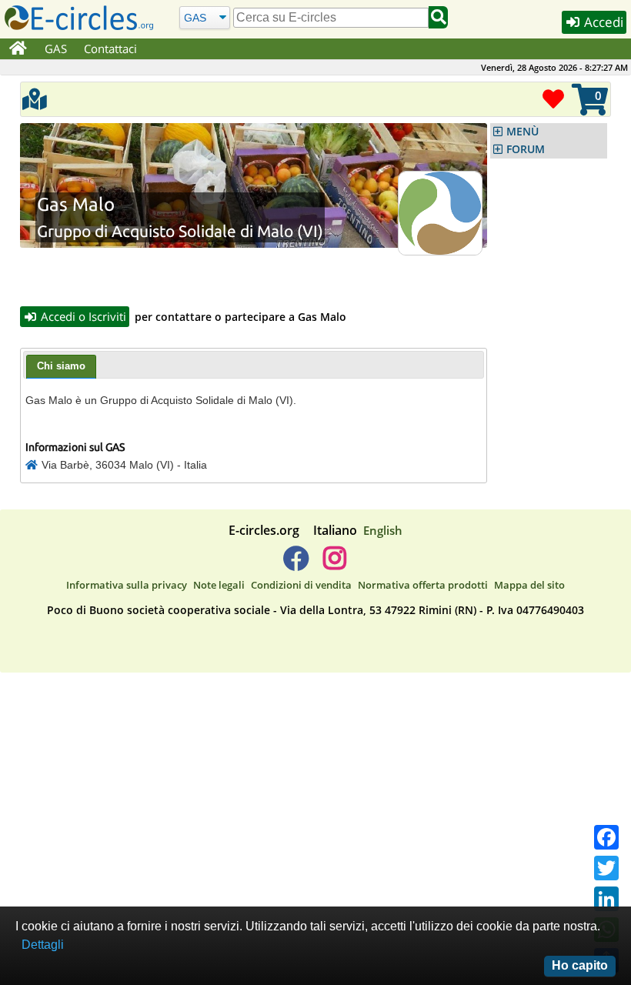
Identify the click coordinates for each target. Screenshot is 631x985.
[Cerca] (438, 17)
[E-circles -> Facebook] (296, 564)
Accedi (602, 22)
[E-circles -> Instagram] (334, 564)
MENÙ (522, 132)
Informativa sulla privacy (126, 585)
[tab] (61, 367)
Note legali (219, 585)
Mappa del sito (529, 585)
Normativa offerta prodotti (423, 585)
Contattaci (110, 48)
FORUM (525, 149)
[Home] (18, 49)
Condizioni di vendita (301, 585)
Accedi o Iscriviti (82, 316)
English (382, 530)
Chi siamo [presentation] (61, 366)
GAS (56, 48)
